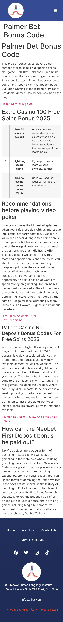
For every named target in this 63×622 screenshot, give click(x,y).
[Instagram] (36, 552)
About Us (28, 530)
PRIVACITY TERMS (32, 540)
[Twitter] (26, 552)
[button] (55, 10)
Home (11, 530)
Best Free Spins (12, 320)
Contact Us (48, 530)
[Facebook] (15, 552)
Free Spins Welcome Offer (19, 316)
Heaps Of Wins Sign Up (17, 104)
